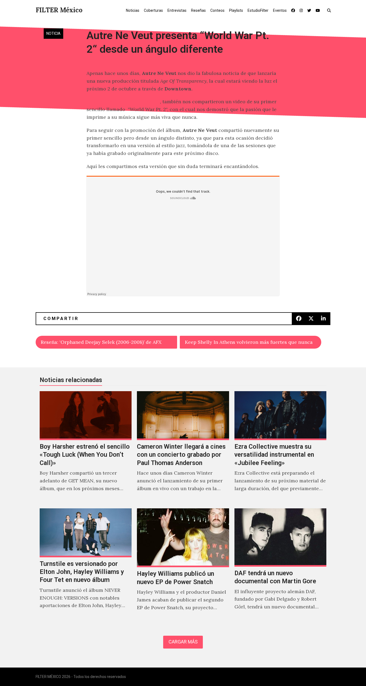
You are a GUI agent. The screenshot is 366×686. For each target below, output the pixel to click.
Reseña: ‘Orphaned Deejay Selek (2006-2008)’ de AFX (101, 342)
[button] (330, 10)
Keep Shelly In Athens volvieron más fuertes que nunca (249, 342)
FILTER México (59, 10)
